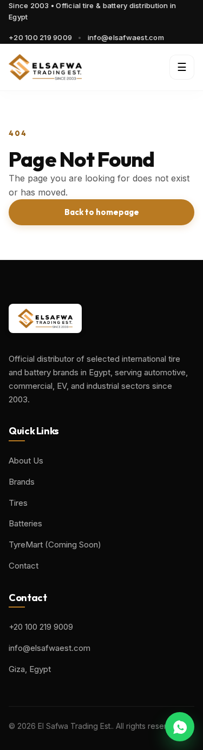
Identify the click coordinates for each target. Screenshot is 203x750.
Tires (18, 503)
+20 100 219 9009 (40, 37)
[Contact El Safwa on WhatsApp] (179, 726)
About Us (26, 460)
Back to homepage (101, 212)
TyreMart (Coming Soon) (55, 544)
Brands (22, 482)
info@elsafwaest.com (126, 37)
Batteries (25, 523)
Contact (23, 565)
